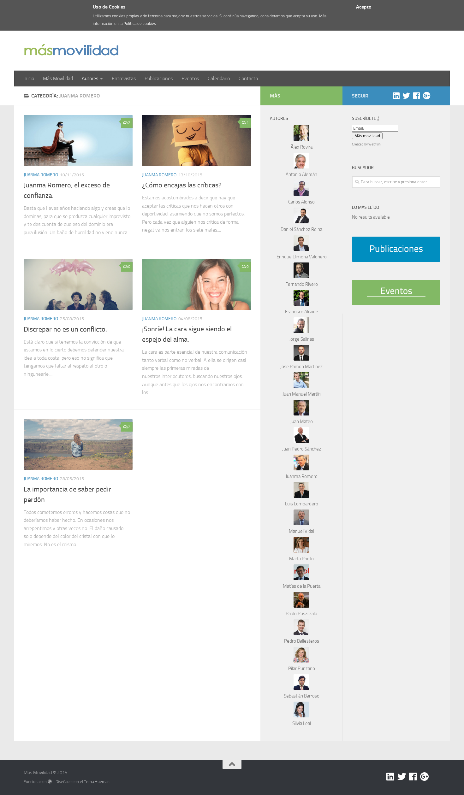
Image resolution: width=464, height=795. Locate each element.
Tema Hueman (97, 781)
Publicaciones (159, 78)
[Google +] (426, 95)
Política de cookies (139, 23)
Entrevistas (124, 78)
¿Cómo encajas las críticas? (182, 185)
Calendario (219, 78)
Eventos (190, 78)
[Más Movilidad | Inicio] (71, 50)
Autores (90, 78)
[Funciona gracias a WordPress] (50, 782)
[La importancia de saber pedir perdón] (78, 444)
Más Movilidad (58, 78)
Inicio (28, 78)
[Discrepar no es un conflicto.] (78, 284)
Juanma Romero (41, 175)
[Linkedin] (396, 95)
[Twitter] (406, 95)
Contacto (248, 78)
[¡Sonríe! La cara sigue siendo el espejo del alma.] (196, 284)
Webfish (374, 144)
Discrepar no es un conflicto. (65, 329)
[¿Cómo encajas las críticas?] (196, 140)
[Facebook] (416, 95)
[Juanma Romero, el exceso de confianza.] (78, 140)
